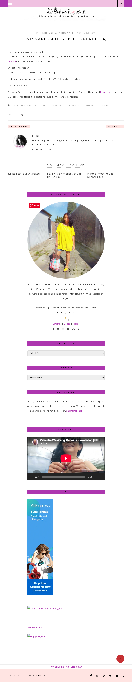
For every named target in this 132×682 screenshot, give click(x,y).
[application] (66, 458)
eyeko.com (57, 106)
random (12, 61)
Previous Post (20, 126)
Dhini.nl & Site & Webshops (30, 106)
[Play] (31, 476)
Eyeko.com (105, 92)
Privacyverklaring (59, 666)
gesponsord (75, 106)
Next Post (114, 126)
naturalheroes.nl (74, 410)
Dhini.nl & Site (46, 33)
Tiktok (76, 323)
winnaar (106, 106)
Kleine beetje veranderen (24, 174)
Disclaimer (76, 666)
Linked (67, 323)
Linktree (57, 323)
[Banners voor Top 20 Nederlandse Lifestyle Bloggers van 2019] (44, 608)
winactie (91, 106)
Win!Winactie (67, 33)
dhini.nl (41, 675)
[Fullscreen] (100, 476)
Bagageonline (34, 627)
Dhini (35, 136)
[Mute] (95, 476)
